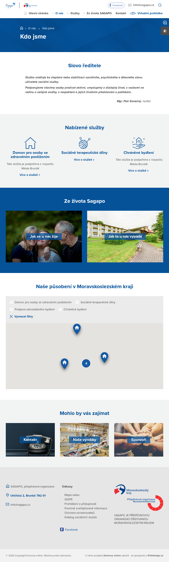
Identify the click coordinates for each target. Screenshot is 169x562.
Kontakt (121, 13)
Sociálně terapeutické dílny (98, 302)
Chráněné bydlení (75, 309)
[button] (77, 330)
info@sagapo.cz (143, 5)
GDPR (68, 499)
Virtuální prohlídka (150, 13)
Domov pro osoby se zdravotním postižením (43, 302)
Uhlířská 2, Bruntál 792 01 (28, 495)
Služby (75, 13)
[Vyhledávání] (159, 5)
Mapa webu (72, 495)
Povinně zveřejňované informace (86, 508)
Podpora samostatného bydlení (35, 309)
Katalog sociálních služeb (81, 517)
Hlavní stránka (38, 13)
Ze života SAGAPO (99, 13)
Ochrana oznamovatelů (80, 513)
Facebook (118, 5)
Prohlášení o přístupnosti (80, 504)
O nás (59, 13)
